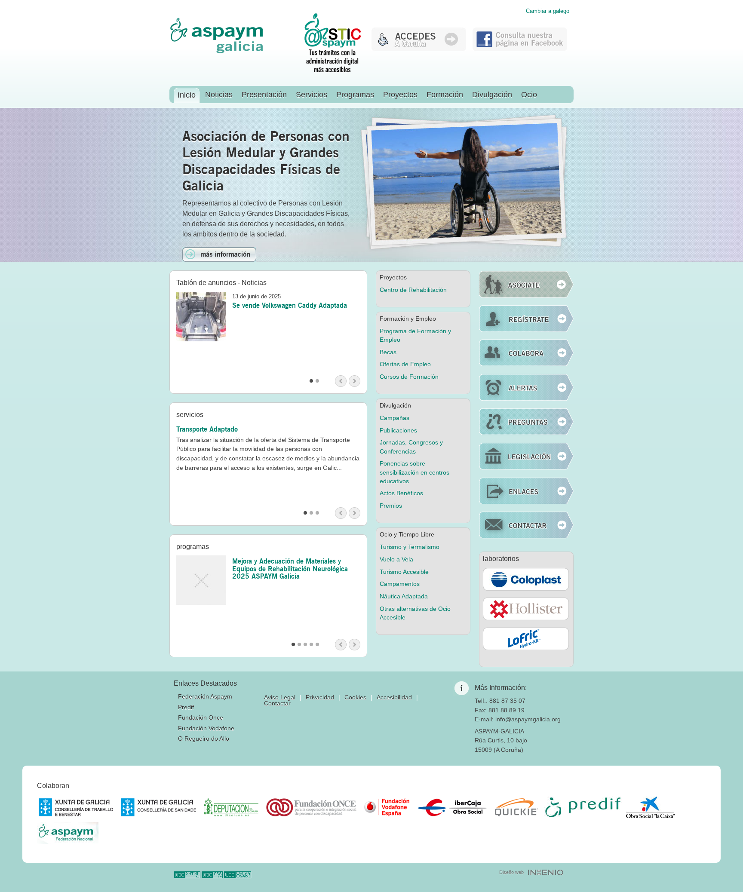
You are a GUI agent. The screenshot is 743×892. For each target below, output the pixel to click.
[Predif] (583, 807)
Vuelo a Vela (396, 559)
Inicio (187, 95)
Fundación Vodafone (206, 728)
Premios (391, 505)
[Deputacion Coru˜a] (231, 807)
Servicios (311, 94)
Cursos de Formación (409, 376)
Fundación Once (200, 717)
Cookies (355, 697)
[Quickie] (516, 807)
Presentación (264, 94)
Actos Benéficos (401, 493)
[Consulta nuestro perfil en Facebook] (520, 48)
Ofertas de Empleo (405, 364)
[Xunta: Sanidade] (158, 807)
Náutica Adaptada (404, 596)
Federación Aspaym (205, 696)
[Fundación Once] (311, 807)
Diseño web (511, 872)
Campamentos (400, 583)
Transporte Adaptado (207, 429)
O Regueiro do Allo (203, 738)
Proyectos (400, 94)
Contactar (277, 703)
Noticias (219, 94)
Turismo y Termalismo (409, 546)
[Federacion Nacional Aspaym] (67, 833)
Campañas (394, 417)
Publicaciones (398, 430)
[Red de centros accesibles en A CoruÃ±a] (419, 48)
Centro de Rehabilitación (413, 289)
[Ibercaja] (452, 807)
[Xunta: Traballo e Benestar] (76, 807)
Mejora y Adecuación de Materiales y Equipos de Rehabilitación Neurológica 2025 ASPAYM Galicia (290, 568)
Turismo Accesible (404, 571)
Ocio (529, 94)
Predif (186, 707)
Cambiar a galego (547, 11)
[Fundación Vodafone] (386, 807)
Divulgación (492, 94)
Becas (388, 352)
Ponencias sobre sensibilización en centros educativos (414, 472)
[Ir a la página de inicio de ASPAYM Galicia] (216, 51)
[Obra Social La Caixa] (650, 807)
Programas (355, 94)
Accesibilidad (394, 697)
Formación (445, 94)
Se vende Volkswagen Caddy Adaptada (289, 305)
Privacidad (320, 697)
